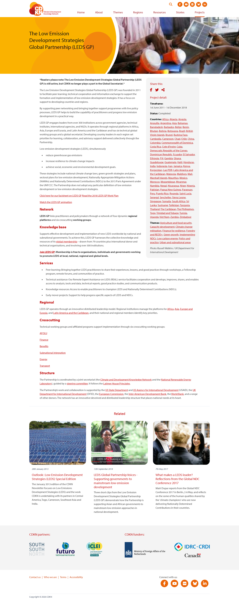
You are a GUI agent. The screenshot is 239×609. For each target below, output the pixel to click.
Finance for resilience (173, 230)
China (191, 138)
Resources (159, 12)
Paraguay (187, 189)
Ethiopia (154, 158)
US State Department (116, 390)
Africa (165, 119)
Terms (63, 577)
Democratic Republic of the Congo (168, 150)
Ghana (177, 158)
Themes (118, 12)
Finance (44, 339)
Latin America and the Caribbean (71, 312)
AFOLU (43, 333)
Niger (183, 185)
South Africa (178, 201)
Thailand (155, 209)
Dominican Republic (161, 154)
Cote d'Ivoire (169, 146)
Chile (184, 138)
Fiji (161, 158)
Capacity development (162, 226)
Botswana (172, 131)
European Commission (111, 394)
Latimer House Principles (116, 383)
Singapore (155, 201)
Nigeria (191, 185)
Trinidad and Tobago (167, 213)
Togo (153, 213)
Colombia (155, 142)
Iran (170, 166)
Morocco (155, 181)
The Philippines (185, 209)
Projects (200, 12)
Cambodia (155, 138)
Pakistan (154, 189)
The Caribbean (168, 209)
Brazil (182, 131)
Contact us (35, 577)
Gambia (168, 158)
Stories (180, 12)
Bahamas (183, 123)
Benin (186, 127)
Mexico (183, 177)
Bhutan (154, 131)
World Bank (177, 394)
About (99, 12)
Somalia (166, 201)
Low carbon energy (167, 238)
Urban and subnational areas (175, 242)
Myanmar (181, 181)
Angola (182, 119)
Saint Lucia (185, 193)
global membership (66, 241)
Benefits (44, 346)
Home (81, 12)
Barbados (169, 127)
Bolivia (162, 131)
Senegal (154, 197)
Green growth (171, 234)
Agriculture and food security (176, 222)
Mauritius (173, 177)
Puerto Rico (162, 193)
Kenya (186, 166)
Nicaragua (173, 185)
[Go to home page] (49, 9)
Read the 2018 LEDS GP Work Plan (100, 195)
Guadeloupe (157, 162)
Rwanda (174, 193)
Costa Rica (155, 146)
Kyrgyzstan (156, 170)
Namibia (154, 185)
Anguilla (154, 123)
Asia (174, 123)
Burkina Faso (180, 134)
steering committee (77, 383)
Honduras (188, 162)
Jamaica (177, 166)
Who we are (50, 577)
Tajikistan (174, 205)
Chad (177, 138)
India (153, 166)
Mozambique (168, 181)
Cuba (179, 146)
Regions (138, 12)
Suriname (163, 205)
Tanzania (185, 205)
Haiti (179, 162)
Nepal (163, 185)
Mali (190, 174)
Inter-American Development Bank (147, 394)
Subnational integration (53, 352)
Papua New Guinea (170, 189)
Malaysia (171, 174)
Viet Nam (164, 217)
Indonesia (162, 166)
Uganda (154, 217)
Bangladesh (156, 127)
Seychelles (165, 197)
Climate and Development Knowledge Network (126, 379)
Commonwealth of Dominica (177, 142)
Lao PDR (167, 170)
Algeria (173, 119)
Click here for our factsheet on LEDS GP (61, 195)
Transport (45, 365)
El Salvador (189, 154)
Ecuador (177, 154)
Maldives (182, 174)
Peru (152, 193)
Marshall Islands (158, 177)
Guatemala (170, 162)
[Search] (170, 4)
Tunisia (183, 213)
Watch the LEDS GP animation (56, 202)
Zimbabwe (185, 217)
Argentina (165, 123)
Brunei (169, 134)
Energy (43, 359)
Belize (178, 127)
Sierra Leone (179, 197)
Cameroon (168, 138)
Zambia (174, 217)
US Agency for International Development (156, 390)
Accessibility (76, 577)
